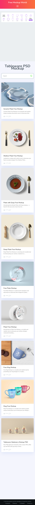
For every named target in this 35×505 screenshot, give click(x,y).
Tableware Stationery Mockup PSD (15, 442)
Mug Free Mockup (9, 406)
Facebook (7, 503)
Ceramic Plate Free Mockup (13, 109)
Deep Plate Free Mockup (12, 249)
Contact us (29, 503)
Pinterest (15, 503)
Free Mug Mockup (9, 367)
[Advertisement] (17, 41)
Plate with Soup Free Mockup (13, 203)
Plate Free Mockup (10, 327)
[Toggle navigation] (17, 6)
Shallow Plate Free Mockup (13, 156)
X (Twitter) (22, 503)
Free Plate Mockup (10, 288)
